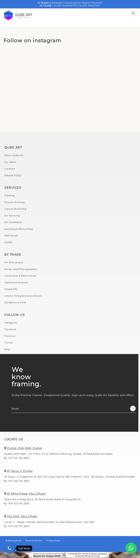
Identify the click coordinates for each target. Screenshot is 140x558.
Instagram (10, 322)
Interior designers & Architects (23, 295)
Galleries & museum (16, 282)
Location (9, 168)
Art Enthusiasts (13, 262)
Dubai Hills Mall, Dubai (24, 448)
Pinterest (9, 336)
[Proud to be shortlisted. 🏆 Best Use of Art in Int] (105, 68)
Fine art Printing (14, 202)
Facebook (10, 329)
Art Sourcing (12, 215)
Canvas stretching (15, 208)
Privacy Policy (53, 541)
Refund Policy (12, 175)
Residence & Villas (15, 302)
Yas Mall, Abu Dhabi (22, 516)
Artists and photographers (20, 269)
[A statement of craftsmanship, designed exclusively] (105, 109)
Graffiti (8, 242)
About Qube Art (14, 155)
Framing (9, 195)
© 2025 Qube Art (14, 541)
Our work (10, 162)
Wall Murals (11, 235)
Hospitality (11, 289)
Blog (7, 349)
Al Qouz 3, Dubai (19, 471)
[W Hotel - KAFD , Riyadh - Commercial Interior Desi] (34, 109)
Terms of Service (33, 541)
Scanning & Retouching (18, 229)
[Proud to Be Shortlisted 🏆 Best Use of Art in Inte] (34, 68)
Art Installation (13, 222)
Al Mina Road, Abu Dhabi (26, 493)
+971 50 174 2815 (18, 458)
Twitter (8, 342)
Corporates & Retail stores (20, 275)
